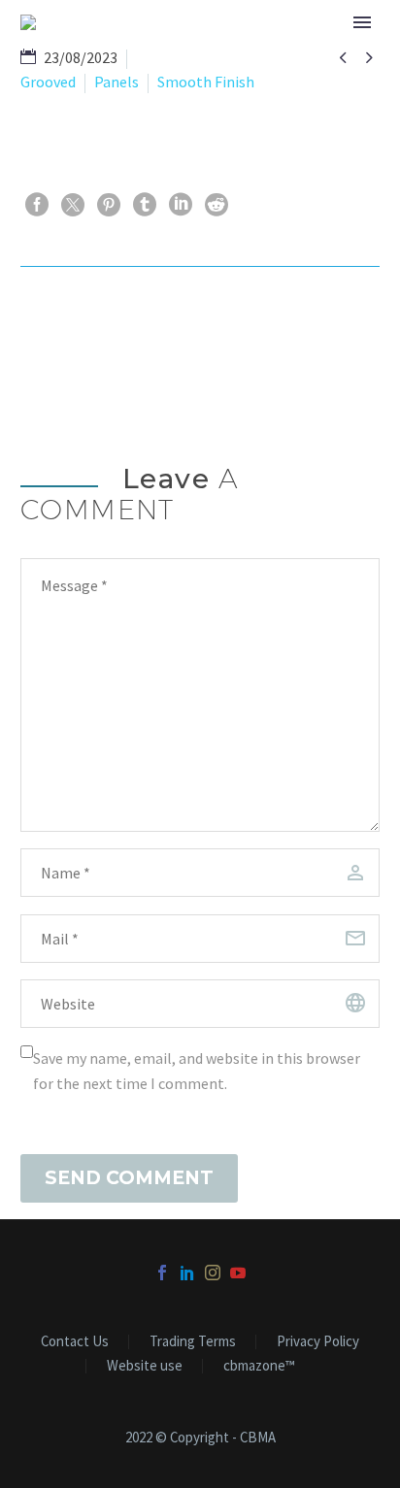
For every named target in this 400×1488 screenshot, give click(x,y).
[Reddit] (216, 204)
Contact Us (75, 1342)
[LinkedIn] (180, 204)
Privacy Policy (318, 1342)
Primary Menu (362, 22)
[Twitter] (72, 204)
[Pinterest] (108, 204)
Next (329, 325)
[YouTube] (238, 1272)
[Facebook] (37, 204)
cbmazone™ (258, 1366)
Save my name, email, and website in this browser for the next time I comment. (196, 1070)
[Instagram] (212, 1272)
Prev (70, 325)
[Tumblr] (144, 204)
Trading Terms (193, 1342)
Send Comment (129, 1178)
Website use (145, 1366)
